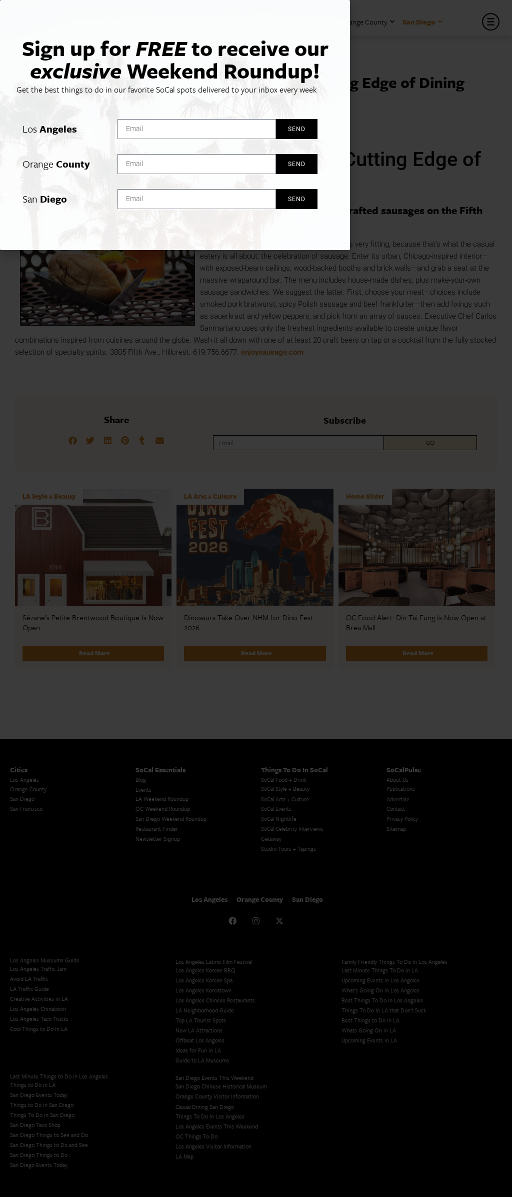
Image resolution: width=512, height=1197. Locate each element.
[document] (256, 598)
